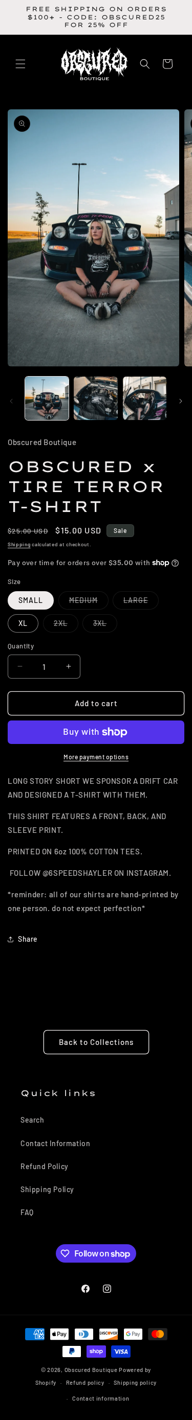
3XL (105, 625)
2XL (66, 625)
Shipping (19, 544)
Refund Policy (44, 1166)
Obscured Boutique (91, 1369)
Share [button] (28, 939)
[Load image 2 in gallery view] (95, 398)
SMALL (30, 600)
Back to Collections (96, 1041)
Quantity (21, 646)
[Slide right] (180, 401)
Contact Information (55, 1143)
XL (23, 623)
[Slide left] (11, 401)
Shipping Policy (47, 1189)
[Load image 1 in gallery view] (47, 398)
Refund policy (85, 1382)
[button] (20, 64)
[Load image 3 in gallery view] (144, 398)
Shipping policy (135, 1382)
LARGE (141, 602)
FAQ (27, 1212)
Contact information (100, 1398)
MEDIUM (89, 602)
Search (32, 1119)
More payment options (96, 756)
